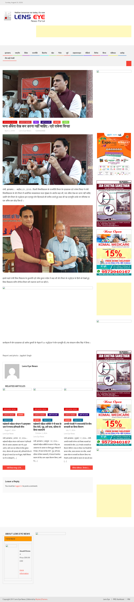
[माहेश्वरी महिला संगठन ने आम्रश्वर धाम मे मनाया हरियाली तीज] (17, 397)
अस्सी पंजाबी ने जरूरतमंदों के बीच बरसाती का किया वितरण (77, 425)
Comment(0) (40, 130)
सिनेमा (96, 52)
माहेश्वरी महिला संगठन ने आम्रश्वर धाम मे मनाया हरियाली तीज (16, 425)
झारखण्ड (8, 52)
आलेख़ (122, 52)
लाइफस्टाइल (77, 52)
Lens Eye (106, 599)
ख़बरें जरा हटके (46, 122)
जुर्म (67, 52)
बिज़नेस (44, 52)
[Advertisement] (83, 31)
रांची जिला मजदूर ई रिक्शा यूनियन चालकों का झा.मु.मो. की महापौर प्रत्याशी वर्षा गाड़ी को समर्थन (16, 467)
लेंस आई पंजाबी (9, 58)
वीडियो (87, 52)
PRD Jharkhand (118, 599)
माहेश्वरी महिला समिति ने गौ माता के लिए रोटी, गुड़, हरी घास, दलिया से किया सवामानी (47, 427)
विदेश (26, 52)
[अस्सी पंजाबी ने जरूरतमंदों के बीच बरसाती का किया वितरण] (78, 397)
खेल (52, 52)
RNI (128, 599)
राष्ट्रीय (17, 52)
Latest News (25, 122)
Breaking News (10, 122)
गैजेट (60, 52)
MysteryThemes (41, 599)
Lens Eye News (25, 130)
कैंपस (104, 52)
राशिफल (113, 52)
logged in (18, 486)
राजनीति (35, 52)
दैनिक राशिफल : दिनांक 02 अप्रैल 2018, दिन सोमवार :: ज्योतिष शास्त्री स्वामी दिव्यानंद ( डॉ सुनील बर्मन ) (82, 467)
